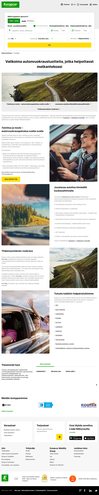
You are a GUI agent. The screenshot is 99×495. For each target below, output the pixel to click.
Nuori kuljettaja (60, 309)
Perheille (58, 318)
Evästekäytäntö (41, 490)
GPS (56, 305)
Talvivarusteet (59, 339)
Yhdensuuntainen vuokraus (48, 109)
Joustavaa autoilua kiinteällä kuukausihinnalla (72, 104)
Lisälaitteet (58, 327)
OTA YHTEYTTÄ (11, 179)
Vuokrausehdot (52, 490)
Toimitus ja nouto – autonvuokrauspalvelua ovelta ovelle (28, 104)
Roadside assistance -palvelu (64, 344)
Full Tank (58, 322)
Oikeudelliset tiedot (27, 490)
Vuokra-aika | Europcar (71, 371)
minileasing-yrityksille (83, 241)
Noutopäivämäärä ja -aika (59, 26)
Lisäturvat (58, 331)
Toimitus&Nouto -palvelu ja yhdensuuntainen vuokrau (72, 348)
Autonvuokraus (7, 53)
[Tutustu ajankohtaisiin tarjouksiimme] (59, 437)
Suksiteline (58, 335)
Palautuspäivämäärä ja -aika (80, 26)
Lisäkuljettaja (59, 314)
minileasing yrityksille (77, 117)
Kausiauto (66, 117)
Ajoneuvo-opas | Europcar (56, 371)
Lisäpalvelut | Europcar (41, 371)
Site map (17, 490)
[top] (96, 385)
